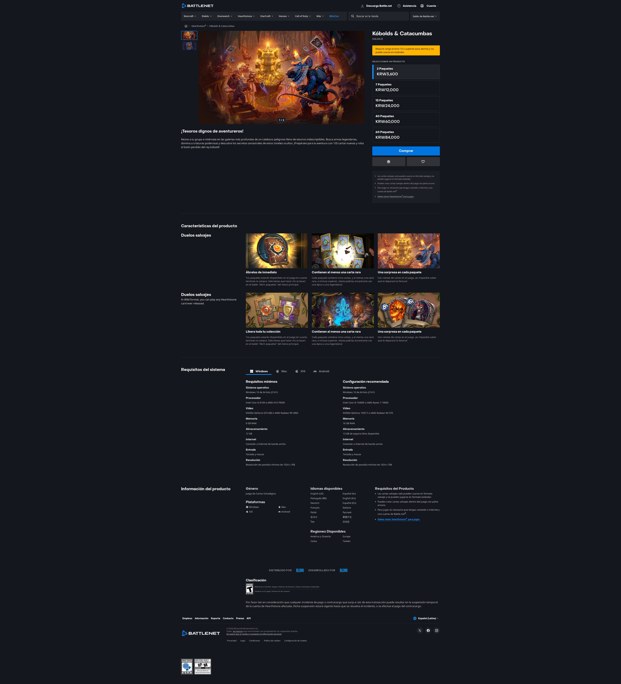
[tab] (259, 371)
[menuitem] (190, 16)
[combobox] (381, 16)
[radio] (406, 72)
